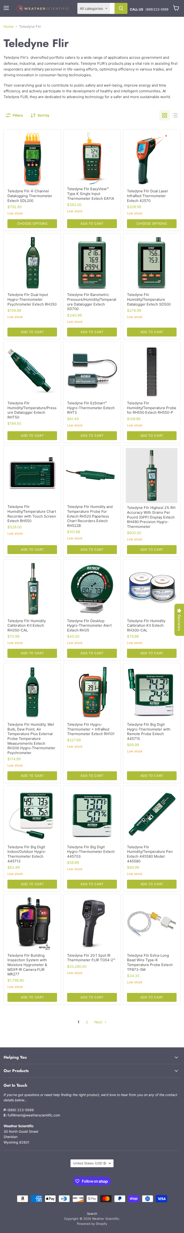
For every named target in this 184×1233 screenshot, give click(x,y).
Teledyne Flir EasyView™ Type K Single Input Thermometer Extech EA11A (90, 194)
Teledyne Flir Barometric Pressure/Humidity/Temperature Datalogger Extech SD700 (91, 301)
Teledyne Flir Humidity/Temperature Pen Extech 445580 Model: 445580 (150, 854)
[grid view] (164, 115)
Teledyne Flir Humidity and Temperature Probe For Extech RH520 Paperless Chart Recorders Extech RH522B (90, 516)
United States (89, 1163)
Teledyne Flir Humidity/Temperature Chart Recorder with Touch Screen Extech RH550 (31, 513)
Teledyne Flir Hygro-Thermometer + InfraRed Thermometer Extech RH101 (91, 729)
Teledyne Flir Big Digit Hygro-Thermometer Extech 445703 (91, 852)
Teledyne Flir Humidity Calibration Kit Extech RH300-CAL (146, 625)
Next (98, 1022)
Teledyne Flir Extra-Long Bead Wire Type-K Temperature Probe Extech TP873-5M (150, 962)
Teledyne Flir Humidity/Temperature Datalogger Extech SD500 (149, 299)
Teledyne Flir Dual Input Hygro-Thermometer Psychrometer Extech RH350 (32, 299)
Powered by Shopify (92, 1224)
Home (9, 26)
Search (92, 1213)
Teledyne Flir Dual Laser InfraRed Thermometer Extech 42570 (147, 196)
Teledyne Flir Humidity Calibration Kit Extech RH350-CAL (26, 625)
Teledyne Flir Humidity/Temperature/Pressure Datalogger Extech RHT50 (32, 410)
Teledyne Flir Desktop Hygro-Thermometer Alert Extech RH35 (89, 625)
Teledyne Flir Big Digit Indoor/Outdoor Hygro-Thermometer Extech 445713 (26, 854)
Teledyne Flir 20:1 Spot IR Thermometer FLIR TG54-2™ (91, 957)
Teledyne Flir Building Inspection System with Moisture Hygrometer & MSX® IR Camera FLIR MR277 (27, 965)
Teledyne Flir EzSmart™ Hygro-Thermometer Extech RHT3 (91, 408)
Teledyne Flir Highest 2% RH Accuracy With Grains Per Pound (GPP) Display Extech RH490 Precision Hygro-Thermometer (151, 517)
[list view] (175, 115)
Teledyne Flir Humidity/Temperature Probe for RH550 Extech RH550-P (151, 408)
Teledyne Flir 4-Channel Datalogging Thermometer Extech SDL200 (29, 196)
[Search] (121, 8)
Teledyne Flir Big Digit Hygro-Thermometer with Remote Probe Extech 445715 (148, 731)
